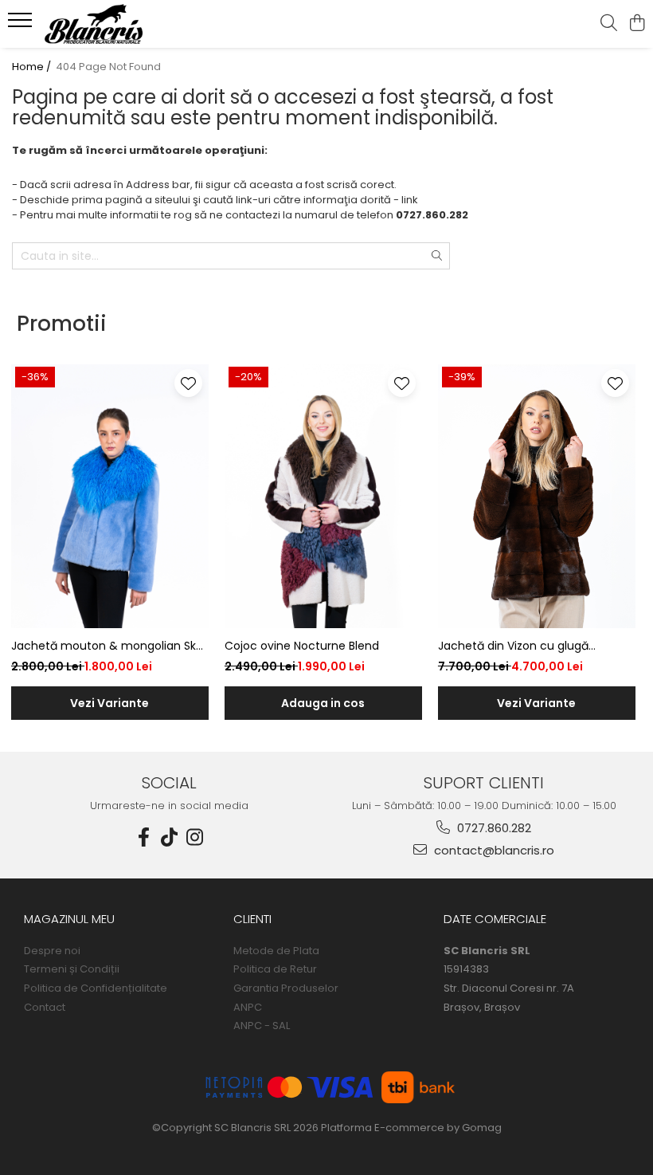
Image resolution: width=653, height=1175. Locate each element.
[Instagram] (195, 837)
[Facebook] (144, 837)
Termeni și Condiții (71, 969)
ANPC (247, 1007)
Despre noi (52, 951)
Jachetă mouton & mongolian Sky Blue (106, 646)
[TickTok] (169, 837)
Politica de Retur (275, 969)
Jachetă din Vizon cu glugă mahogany (513, 646)
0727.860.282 (492, 827)
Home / (32, 67)
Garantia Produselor (285, 988)
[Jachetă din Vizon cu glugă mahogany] (536, 496)
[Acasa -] (108, 24)
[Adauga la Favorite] (188, 383)
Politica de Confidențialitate (95, 988)
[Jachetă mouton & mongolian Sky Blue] (110, 496)
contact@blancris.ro (492, 850)
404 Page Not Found (108, 67)
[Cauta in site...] (608, 23)
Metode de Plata (276, 951)
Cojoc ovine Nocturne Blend (302, 646)
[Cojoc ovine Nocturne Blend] (323, 496)
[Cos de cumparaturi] (636, 23)
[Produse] (22, 25)
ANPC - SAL (261, 1026)
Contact (44, 1007)
